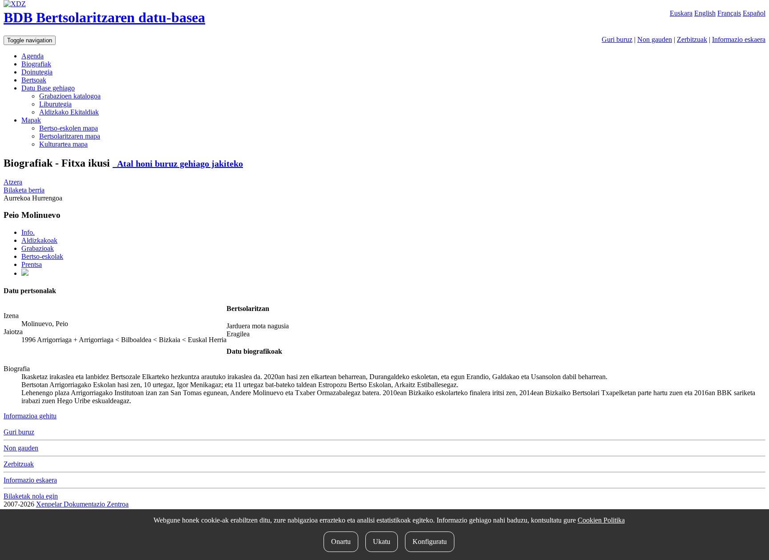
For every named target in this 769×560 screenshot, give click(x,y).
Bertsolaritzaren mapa (69, 136)
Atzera (13, 182)
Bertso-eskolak (42, 256)
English (705, 13)
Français (729, 13)
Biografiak (36, 64)
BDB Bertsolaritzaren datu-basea (104, 17)
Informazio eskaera (738, 39)
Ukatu (381, 541)
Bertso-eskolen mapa (68, 128)
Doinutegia (37, 72)
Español (754, 13)
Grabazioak (37, 248)
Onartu (341, 541)
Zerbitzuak (692, 39)
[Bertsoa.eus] (24, 273)
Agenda (32, 56)
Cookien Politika (601, 520)
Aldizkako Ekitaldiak (69, 112)
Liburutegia (55, 104)
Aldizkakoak (39, 240)
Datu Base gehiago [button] (48, 88)
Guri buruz (617, 39)
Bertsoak (33, 80)
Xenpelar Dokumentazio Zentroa (82, 504)
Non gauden (654, 39)
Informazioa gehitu (30, 416)
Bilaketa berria (24, 190)
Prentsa (31, 264)
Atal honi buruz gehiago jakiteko (178, 163)
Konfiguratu (430, 541)
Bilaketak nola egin (31, 496)
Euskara (681, 13)
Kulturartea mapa (63, 144)
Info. (28, 232)
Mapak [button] (31, 120)
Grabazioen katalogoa (70, 96)
